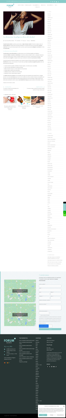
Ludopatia (49, 208)
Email (40, 288)
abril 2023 (49, 27)
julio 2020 (49, 85)
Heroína (49, 202)
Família (49, 199)
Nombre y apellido (42, 284)
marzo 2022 (49, 49)
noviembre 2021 (50, 57)
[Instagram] (54, 2)
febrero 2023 (49, 30)
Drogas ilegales (50, 193)
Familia (49, 201)
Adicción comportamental (51, 145)
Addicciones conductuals (51, 141)
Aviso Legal (48, 347)
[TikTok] (58, 2)
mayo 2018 (49, 124)
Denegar (51, 415)
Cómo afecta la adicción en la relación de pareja (55, 260)
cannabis (49, 174)
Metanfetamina (50, 217)
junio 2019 (49, 101)
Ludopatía (49, 210)
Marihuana (49, 212)
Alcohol (28, 40)
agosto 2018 (49, 118)
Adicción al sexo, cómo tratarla (38, 105)
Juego (48, 206)
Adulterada (49, 150)
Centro (51, 296)
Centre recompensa (50, 176)
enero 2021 (49, 75)
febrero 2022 (49, 51)
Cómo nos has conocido (43, 311)
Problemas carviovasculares (52, 229)
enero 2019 (49, 109)
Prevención (49, 227)
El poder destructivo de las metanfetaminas (54, 264)
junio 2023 (49, 23)
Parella (49, 223)
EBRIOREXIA (33, 40)
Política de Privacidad (50, 349)
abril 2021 (49, 70)
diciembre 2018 (50, 111)
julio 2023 (49, 21)
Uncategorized (50, 251)
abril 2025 (49, 15)
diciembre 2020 (50, 77)
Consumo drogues (50, 182)
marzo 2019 (49, 105)
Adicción (24, 40)
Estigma (49, 197)
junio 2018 (49, 122)
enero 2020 (49, 92)
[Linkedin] (52, 367)
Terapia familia (50, 247)
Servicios (43, 5)
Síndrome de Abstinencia (51, 238)
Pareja (48, 221)
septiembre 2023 (50, 17)
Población (40, 296)
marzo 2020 (49, 88)
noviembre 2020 (50, 79)
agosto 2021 (49, 62)
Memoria (49, 216)
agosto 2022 (49, 40)
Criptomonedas (50, 186)
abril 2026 (49, 14)
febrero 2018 (49, 129)
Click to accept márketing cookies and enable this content (20, 291)
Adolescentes (50, 148)
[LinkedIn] (53, 2)
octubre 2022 (49, 36)
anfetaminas (49, 156)
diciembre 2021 (50, 55)
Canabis (49, 173)
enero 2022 (49, 53)
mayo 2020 (49, 86)
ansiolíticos (49, 158)
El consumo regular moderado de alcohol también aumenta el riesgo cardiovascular (10, 107)
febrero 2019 (49, 107)
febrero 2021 (49, 73)
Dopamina (49, 189)
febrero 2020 (49, 90)
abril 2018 (49, 126)
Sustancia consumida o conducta (44, 300)
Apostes (49, 161)
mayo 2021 (49, 68)
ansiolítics (49, 159)
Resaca (49, 232)
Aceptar (43, 415)
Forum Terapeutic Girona (11, 82)
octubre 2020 (50, 81)
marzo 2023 (49, 29)
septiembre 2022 (50, 38)
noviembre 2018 (50, 113)
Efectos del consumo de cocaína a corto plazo (55, 262)
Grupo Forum (21, 5)
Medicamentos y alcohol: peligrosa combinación (24, 106)
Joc (48, 204)
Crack (48, 184)
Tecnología (49, 242)
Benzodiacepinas (50, 167)
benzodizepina (50, 171)
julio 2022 (49, 42)
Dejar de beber (50, 188)
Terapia (49, 245)
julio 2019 (49, 100)
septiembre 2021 (50, 60)
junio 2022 (49, 43)
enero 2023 (49, 32)
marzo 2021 (49, 72)
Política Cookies (49, 350)
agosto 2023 (49, 19)
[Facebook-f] (48, 367)
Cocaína (49, 180)
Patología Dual (50, 225)
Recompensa (49, 230)
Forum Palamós (28, 5)
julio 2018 (49, 120)
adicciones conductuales (51, 146)
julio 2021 (49, 64)
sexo (48, 236)
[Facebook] (51, 2)
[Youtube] (56, 2)
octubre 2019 (49, 96)
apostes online (50, 163)
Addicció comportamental (51, 139)
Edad (40, 292)
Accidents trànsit (50, 137)
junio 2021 (49, 66)
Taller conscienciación (51, 240)
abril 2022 (49, 47)
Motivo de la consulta (42, 304)
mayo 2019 (49, 103)
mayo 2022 (49, 45)
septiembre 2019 (50, 98)
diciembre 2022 (50, 34)
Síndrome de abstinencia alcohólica (53, 265)
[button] (63, 406)
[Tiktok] (56, 367)
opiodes (49, 219)
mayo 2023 (49, 25)
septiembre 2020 (50, 83)
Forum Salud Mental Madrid (9, 40)
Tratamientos (36, 5)
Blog (56, 5)
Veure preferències (60, 415)
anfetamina (49, 154)
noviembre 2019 (50, 94)
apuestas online (50, 165)
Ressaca (49, 234)
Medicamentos (50, 214)
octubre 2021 (49, 58)
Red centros (50, 5)
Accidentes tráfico (50, 135)
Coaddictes (49, 178)
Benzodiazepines (50, 169)
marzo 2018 (49, 128)
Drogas (49, 191)
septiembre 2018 (50, 116)
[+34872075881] (64, 212)
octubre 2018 (49, 115)
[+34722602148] (64, 215)
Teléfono (51, 292)
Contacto (37, 7)
